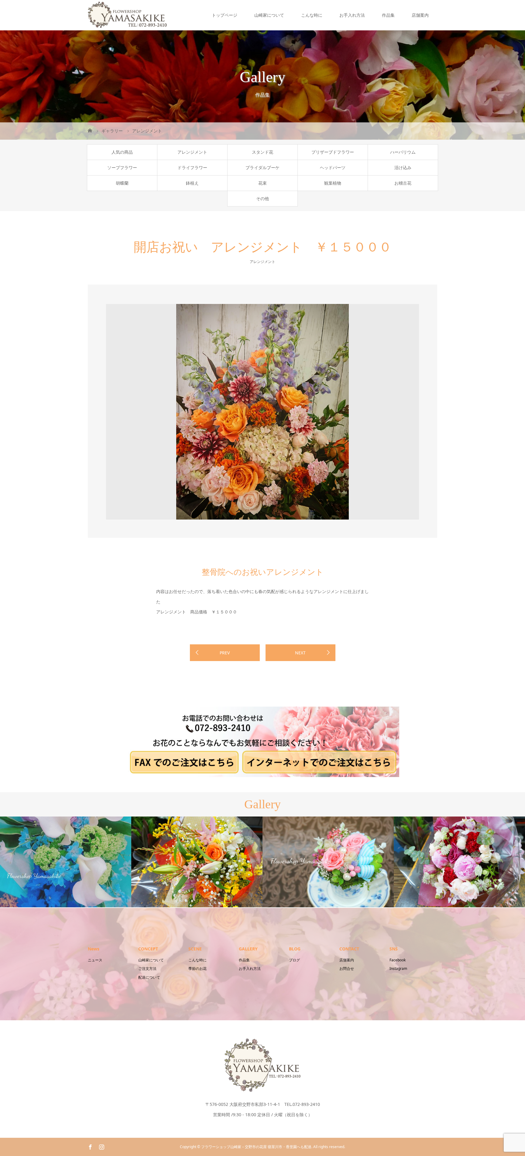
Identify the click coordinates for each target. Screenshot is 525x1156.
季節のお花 (197, 968)
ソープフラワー (122, 167)
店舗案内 (420, 15)
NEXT (300, 653)
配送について (149, 977)
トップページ (224, 15)
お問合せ (346, 968)
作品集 (388, 15)
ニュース (95, 960)
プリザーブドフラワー (332, 152)
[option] (262, 412)
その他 (262, 198)
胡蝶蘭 (122, 183)
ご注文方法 (147, 968)
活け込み (402, 167)
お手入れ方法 (352, 15)
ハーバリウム (403, 152)
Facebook (397, 960)
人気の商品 (122, 152)
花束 (262, 183)
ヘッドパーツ (332, 167)
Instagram (398, 968)
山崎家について (269, 15)
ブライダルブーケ (262, 167)
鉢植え (192, 183)
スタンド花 (262, 152)
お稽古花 (402, 183)
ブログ (294, 960)
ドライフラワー (192, 167)
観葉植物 (332, 183)
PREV (225, 653)
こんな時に (311, 15)
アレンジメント (192, 152)
